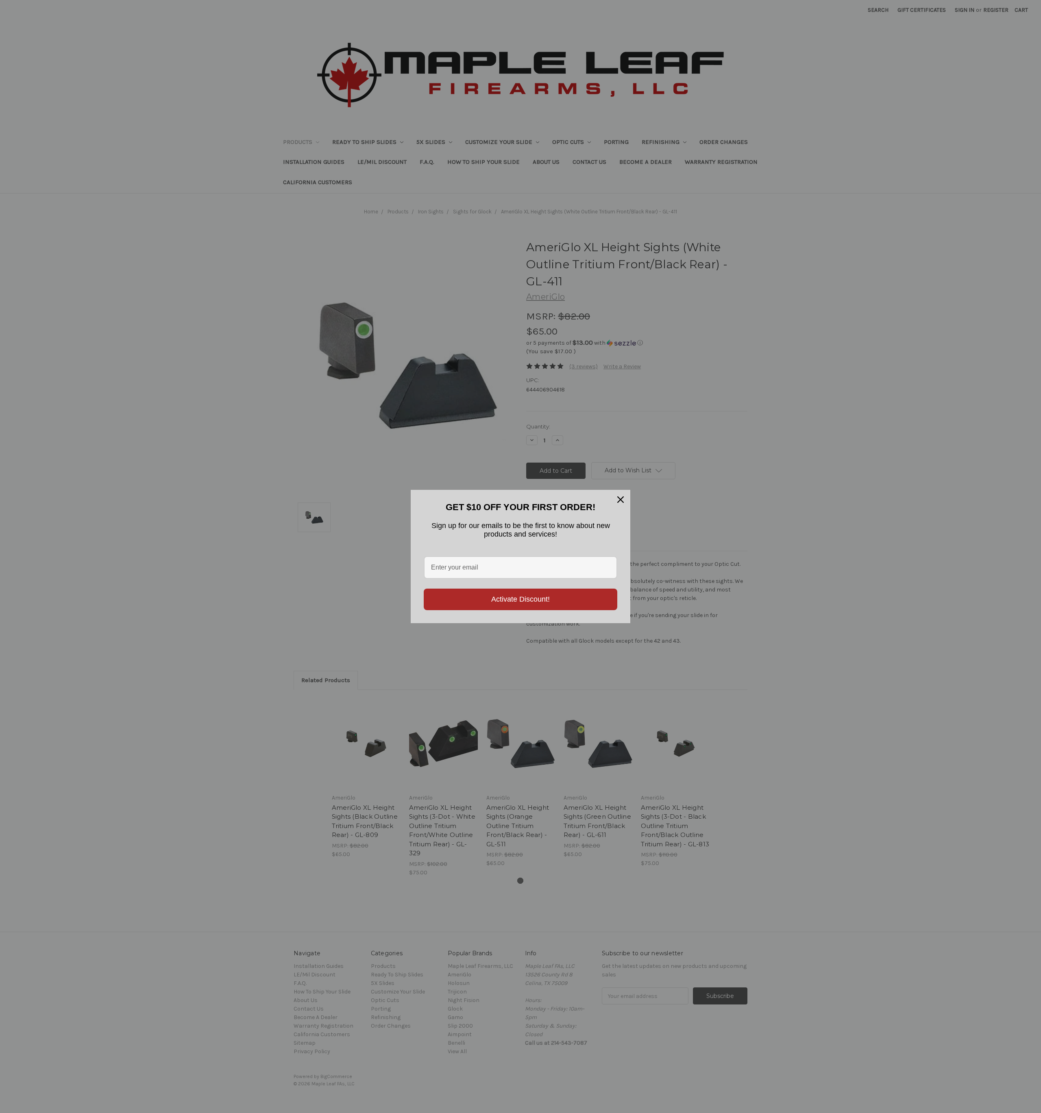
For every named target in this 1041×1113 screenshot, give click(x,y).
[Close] (620, 499)
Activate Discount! (520, 599)
